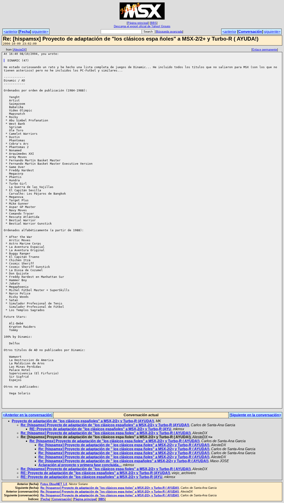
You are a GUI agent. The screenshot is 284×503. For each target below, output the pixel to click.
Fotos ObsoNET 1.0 (53, 484)
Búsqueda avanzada (169, 31)
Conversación (250, 32)
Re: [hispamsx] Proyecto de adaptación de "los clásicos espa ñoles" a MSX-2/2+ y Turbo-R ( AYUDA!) (106, 433)
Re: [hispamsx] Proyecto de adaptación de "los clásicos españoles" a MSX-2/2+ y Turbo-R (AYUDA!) (105, 425)
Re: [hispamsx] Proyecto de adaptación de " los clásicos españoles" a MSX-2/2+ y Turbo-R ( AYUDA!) (123, 461)
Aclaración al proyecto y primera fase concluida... (79, 465)
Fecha (25, 32)
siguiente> (40, 32)
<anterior (11, 32)
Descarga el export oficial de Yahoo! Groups (142, 26)
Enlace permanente (264, 49)
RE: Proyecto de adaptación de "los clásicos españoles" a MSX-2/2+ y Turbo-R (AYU (100, 429)
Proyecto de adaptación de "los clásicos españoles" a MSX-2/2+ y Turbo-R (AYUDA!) (83, 421)
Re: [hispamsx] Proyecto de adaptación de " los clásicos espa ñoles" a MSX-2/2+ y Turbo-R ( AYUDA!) (123, 445)
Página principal (138, 23)
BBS (154, 23)
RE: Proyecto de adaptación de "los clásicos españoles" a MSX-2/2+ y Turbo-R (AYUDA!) (95, 473)
